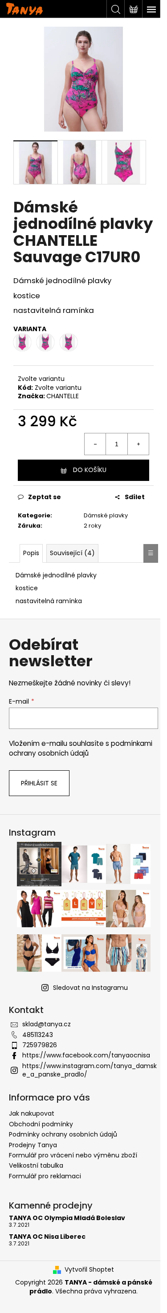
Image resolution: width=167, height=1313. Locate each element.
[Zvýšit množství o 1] (138, 444)
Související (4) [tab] (72, 552)
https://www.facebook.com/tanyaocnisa (86, 1055)
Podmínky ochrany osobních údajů (63, 1134)
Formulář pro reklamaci (45, 1176)
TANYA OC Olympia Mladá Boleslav (67, 1218)
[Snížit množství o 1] (95, 444)
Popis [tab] (31, 552)
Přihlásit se (39, 783)
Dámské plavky (106, 515)
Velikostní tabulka (36, 1165)
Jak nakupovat (31, 1113)
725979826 (39, 1045)
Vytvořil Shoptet (89, 1269)
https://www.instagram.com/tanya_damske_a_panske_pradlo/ (89, 1070)
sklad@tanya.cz (46, 1024)
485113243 (37, 1034)
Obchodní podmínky (41, 1124)
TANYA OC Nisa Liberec (47, 1236)
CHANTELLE (62, 396)
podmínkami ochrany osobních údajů (80, 748)
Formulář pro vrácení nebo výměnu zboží (73, 1155)
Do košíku (89, 469)
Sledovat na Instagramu (90, 987)
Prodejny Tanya (33, 1145)
